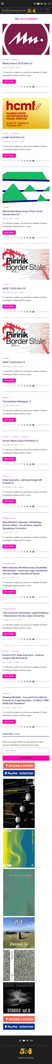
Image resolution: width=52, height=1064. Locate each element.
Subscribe (26, 758)
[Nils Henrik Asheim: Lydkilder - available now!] (19, 780)
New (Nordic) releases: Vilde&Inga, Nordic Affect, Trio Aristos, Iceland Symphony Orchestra (22, 525)
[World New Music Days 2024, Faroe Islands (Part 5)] (26, 187)
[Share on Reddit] (30, 87)
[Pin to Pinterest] (27, 87)
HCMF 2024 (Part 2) (13, 137)
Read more (9, 81)
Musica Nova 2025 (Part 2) (17, 63)
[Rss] (41, 3)
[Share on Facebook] (21, 87)
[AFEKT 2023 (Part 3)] (26, 264)
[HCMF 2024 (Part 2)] (26, 113)
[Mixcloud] (45, 3)
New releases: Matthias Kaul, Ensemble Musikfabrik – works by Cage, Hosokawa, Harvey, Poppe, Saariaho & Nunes (25, 570)
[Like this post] (19, 87)
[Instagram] (35, 3)
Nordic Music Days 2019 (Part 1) (20, 440)
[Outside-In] (19, 918)
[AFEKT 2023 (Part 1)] (26, 338)
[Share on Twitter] (24, 87)
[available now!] (19, 830)
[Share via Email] (33, 87)
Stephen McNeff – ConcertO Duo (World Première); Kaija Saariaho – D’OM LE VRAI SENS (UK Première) (26, 700)
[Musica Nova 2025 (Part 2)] (26, 39)
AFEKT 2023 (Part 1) (14, 362)
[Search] (49, 3)
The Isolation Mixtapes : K (17, 401)
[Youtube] (38, 3)
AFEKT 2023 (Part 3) (14, 288)
